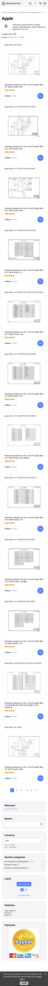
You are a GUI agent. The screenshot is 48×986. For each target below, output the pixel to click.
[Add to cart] (40, 96)
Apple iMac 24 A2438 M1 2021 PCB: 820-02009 (23, 663)
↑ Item (21, 37)
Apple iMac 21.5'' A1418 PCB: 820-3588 (20, 540)
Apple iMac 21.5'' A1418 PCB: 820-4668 (20, 601)
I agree (24, 983)
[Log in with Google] (26, 890)
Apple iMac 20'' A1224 (13, 45)
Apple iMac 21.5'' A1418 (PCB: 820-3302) (20, 230)
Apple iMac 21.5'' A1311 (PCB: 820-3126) (20, 169)
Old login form (24, 895)
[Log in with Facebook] (22, 890)
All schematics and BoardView (19, 861)
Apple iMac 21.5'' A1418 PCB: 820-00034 (20, 354)
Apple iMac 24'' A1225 (13, 727)
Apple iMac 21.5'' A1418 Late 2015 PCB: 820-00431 (24, 292)
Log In (6, 809)
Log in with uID (24, 884)
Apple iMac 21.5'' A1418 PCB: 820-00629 (20, 416)
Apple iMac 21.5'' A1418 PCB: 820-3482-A (21, 478)
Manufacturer (13, 37)
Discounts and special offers (17, 868)
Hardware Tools (12, 865)
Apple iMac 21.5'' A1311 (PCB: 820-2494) (20, 107)
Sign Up (14, 809)
